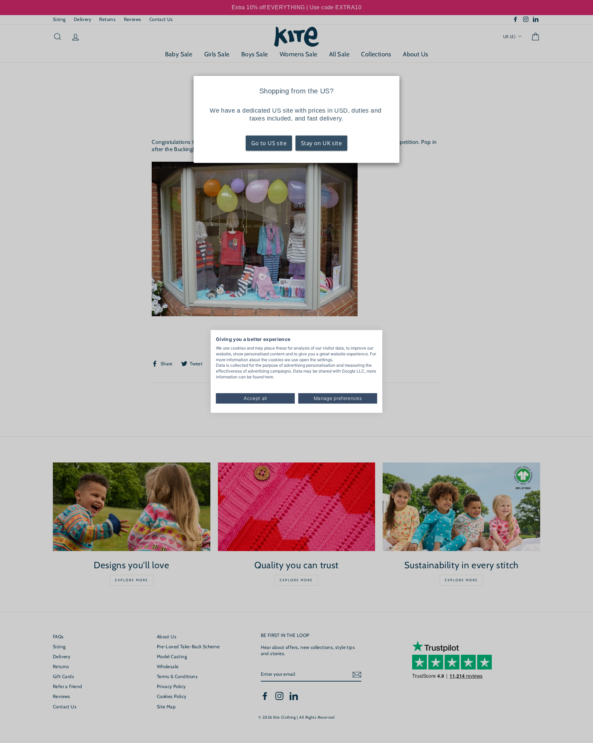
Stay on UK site (321, 143)
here (269, 376)
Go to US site (269, 143)
